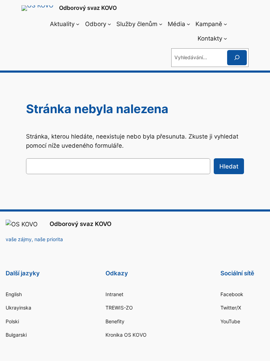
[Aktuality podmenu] (77, 24)
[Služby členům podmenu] (160, 24)
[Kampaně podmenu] (225, 24)
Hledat (228, 166)
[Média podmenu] (188, 24)
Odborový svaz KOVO (88, 7)
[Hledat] (237, 57)
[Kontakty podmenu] (225, 38)
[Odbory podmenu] (109, 24)
